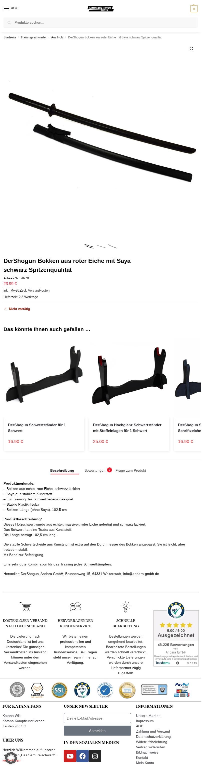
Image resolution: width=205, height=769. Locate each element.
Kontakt (142, 758)
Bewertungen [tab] (97, 470)
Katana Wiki (11, 716)
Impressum (145, 721)
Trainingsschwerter (34, 37)
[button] (193, 8)
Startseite (10, 37)
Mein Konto (145, 763)
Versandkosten (39, 290)
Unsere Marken (148, 716)
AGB (139, 726)
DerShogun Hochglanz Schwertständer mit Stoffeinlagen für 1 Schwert (127, 428)
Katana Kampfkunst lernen (23, 721)
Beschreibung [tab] (62, 470)
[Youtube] (70, 756)
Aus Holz (57, 37)
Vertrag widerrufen (150, 747)
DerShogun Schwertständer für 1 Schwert (37, 428)
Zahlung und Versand (153, 731)
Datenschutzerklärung (153, 737)
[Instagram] (95, 756)
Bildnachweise (147, 752)
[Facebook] (82, 756)
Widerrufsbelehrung (151, 742)
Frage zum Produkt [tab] (131, 470)
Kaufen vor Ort (14, 726)
